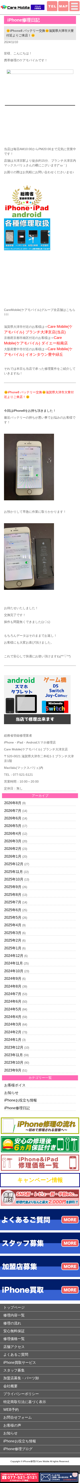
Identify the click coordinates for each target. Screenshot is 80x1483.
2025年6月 (12, 910)
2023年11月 (13, 1055)
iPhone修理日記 (17, 1108)
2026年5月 (12, 826)
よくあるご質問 (15, 1354)
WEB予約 (11, 1409)
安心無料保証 (14, 1331)
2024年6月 (12, 1001)
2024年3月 (12, 1024)
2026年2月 (12, 849)
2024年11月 (13, 963)
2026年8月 (12, 803)
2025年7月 (12, 902)
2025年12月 (13, 864)
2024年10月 (13, 971)
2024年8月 (12, 986)
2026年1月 (12, 856)
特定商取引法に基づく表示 (24, 1402)
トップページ (14, 1307)
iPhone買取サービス (19, 1362)
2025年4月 (12, 925)
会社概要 (10, 1386)
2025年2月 (12, 940)
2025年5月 (12, 917)
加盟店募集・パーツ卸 (21, 1378)
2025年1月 (12, 948)
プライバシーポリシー (21, 1394)
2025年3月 (12, 933)
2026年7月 (12, 811)
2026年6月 (12, 818)
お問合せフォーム (17, 1417)
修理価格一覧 (14, 1339)
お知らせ (11, 1093)
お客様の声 (12, 1425)
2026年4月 (12, 833)
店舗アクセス (14, 1347)
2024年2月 (12, 1032)
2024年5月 (12, 1009)
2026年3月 (12, 841)
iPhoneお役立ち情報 (20, 1100)
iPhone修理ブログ (17, 1449)
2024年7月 (12, 994)
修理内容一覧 (14, 1315)
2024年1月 (12, 1040)
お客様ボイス (15, 1085)
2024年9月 (12, 978)
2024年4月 (12, 1017)
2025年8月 (12, 895)
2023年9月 (12, 1070)
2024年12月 (13, 956)
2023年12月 (13, 1047)
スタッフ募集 (14, 1370)
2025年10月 (13, 879)
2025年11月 (13, 872)
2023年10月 (13, 1062)
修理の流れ (12, 1323)
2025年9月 (12, 887)
